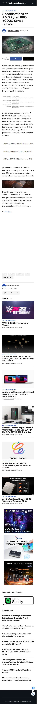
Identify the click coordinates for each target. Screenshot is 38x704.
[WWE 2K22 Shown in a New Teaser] (18, 310)
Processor (20, 274)
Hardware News (12, 354)
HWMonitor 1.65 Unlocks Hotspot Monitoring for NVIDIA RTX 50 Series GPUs (16, 652)
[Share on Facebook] (16, 59)
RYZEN (27, 274)
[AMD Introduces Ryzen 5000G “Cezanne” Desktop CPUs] (18, 486)
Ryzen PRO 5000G (8, 277)
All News (5, 320)
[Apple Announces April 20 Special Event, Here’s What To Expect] (18, 450)
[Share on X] (28, 59)
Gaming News (11, 320)
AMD (5, 274)
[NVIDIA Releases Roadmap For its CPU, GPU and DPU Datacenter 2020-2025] (18, 344)
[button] (3, 3)
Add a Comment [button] (12, 293)
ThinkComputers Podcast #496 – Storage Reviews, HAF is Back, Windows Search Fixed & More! (17, 662)
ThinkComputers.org (15, 3)
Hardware (11, 274)
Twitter (8, 212)
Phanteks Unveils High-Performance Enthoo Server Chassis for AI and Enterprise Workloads (16, 618)
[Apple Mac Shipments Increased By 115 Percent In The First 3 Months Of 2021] (18, 379)
